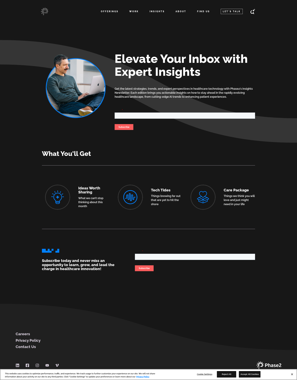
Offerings (109, 11)
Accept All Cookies (250, 374)
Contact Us (26, 347)
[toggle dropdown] (109, 15)
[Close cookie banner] (292, 374)
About (181, 11)
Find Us (203, 11)
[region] (148, 374)
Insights (157, 11)
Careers (23, 334)
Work (134, 11)
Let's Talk (232, 11)
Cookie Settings (204, 374)
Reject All (226, 374)
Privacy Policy (28, 340)
